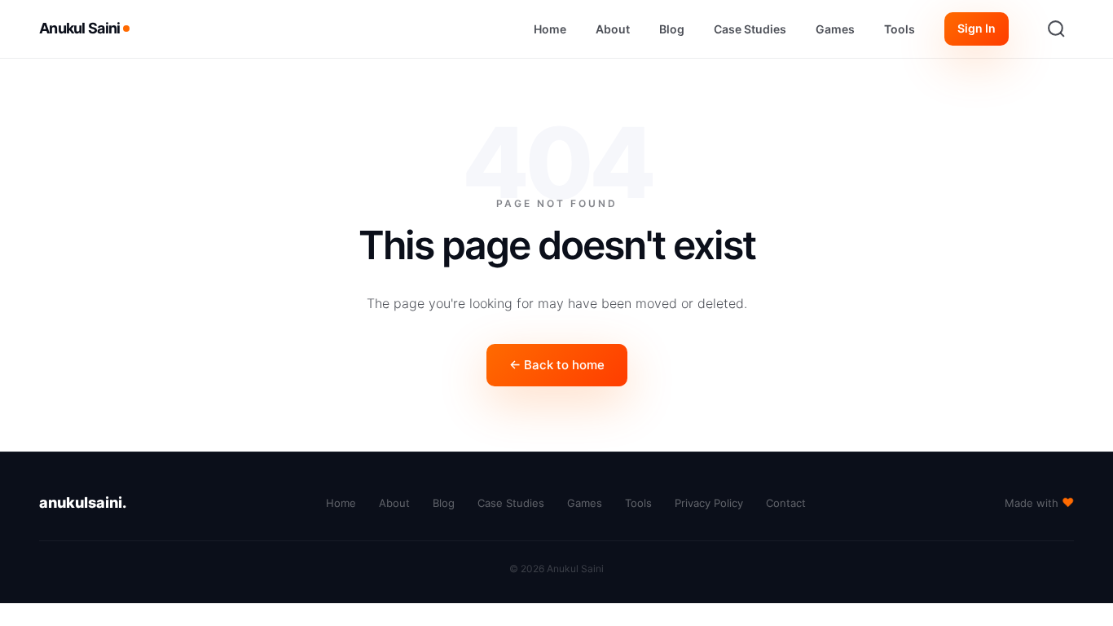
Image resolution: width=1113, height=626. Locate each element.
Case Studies (750, 29)
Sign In (976, 28)
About (613, 29)
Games (835, 29)
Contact (786, 502)
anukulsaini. (82, 502)
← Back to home (557, 365)
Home (550, 29)
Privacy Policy (709, 502)
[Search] (1056, 29)
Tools (899, 29)
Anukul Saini (79, 28)
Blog (671, 29)
